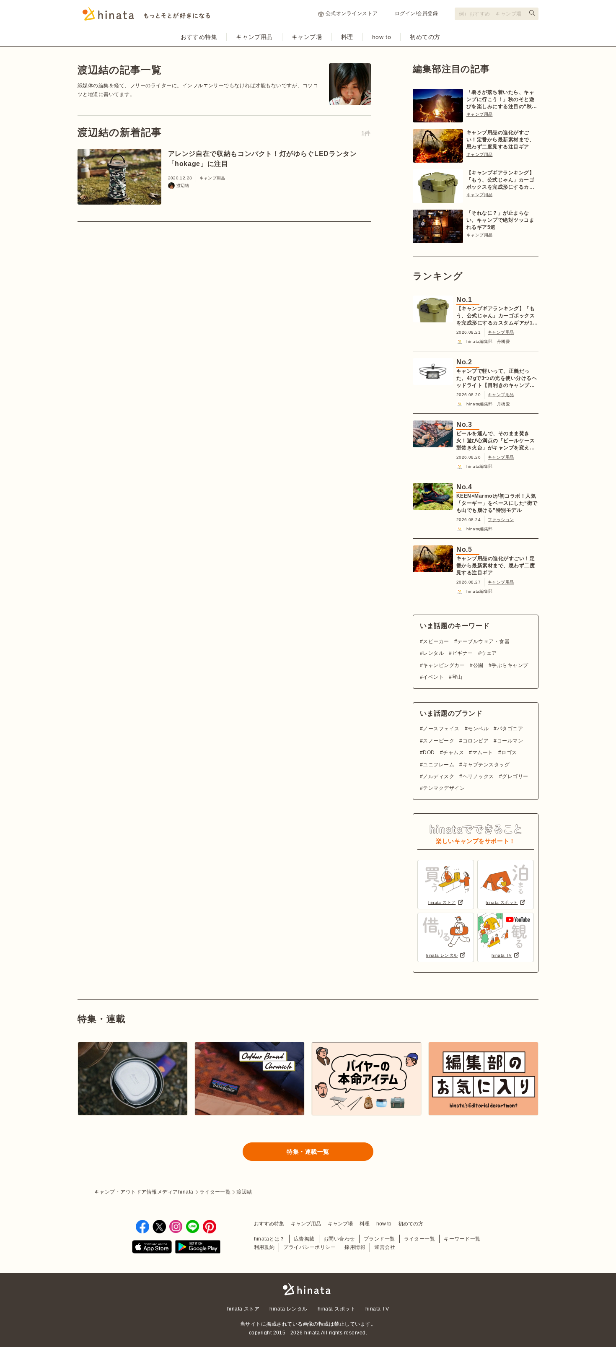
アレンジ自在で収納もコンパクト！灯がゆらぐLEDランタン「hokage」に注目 (262, 158)
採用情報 (354, 1247)
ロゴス (509, 752)
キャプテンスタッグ (486, 765)
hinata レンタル (288, 1309)
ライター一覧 (419, 1239)
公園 (478, 665)
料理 (347, 37)
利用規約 (264, 1247)
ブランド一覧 (379, 1239)
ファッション (501, 519)
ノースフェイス (441, 729)
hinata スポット (336, 1309)
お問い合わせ (339, 1239)
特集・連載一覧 (308, 1151)
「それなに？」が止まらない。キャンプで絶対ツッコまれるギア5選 (500, 220)
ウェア (489, 653)
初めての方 (425, 37)
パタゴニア (510, 729)
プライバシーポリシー (309, 1247)
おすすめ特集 (199, 37)
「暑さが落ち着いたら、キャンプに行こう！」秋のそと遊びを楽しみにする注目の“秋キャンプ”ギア (501, 99)
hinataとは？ (269, 1239)
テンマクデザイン (444, 788)
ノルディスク (438, 776)
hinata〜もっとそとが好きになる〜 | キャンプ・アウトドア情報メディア (308, 1289)
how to (381, 37)
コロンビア (476, 741)
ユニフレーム (438, 765)
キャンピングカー (444, 665)
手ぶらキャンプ (510, 665)
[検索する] (532, 13)
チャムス (453, 752)
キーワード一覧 (462, 1239)
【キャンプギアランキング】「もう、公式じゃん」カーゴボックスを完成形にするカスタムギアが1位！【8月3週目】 (500, 180)
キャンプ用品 (254, 37)
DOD (429, 752)
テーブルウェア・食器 (483, 641)
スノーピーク (438, 741)
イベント (433, 677)
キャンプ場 (307, 37)
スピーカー (436, 641)
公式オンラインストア (352, 13)
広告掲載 (304, 1239)
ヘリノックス (478, 776)
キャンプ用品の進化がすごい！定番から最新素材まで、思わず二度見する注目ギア (500, 140)
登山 (457, 677)
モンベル (478, 729)
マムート (482, 752)
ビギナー (462, 653)
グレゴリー (515, 776)
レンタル (433, 653)
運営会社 (384, 1247)
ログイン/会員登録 (416, 13)
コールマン (510, 741)
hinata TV (377, 1309)
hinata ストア (243, 1309)
